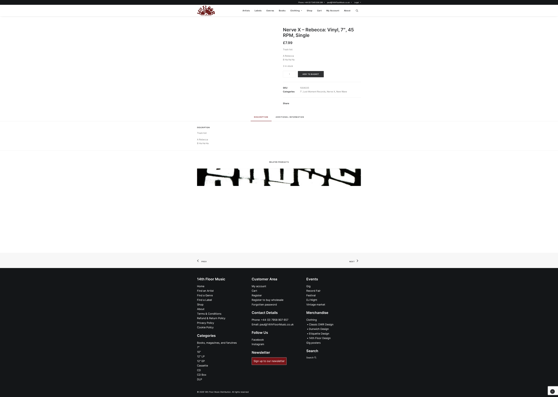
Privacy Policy (205, 322)
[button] (358, 10)
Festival (311, 295)
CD (199, 370)
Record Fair (313, 290)
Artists (246, 10)
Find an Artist (205, 290)
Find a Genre (205, 295)
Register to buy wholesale (267, 299)
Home (200, 286)
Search (310, 357)
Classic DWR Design (321, 324)
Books (282, 10)
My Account (332, 10)
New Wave (341, 91)
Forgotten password (264, 304)
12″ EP (201, 361)
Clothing (295, 10)
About (347, 10)
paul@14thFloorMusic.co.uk (338, 2)
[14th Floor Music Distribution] (206, 10)
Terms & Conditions (209, 313)
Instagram (258, 344)
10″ (199, 351)
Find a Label (204, 299)
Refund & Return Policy (211, 318)
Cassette (202, 365)
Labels (258, 10)
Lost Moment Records (314, 91)
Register (257, 295)
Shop (309, 10)
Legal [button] (356, 2)
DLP (199, 379)
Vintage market (315, 304)
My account (259, 286)
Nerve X (331, 91)
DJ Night (311, 299)
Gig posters (313, 342)
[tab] (289, 118)
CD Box (201, 374)
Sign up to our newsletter (269, 361)
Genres (270, 10)
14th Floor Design (320, 338)
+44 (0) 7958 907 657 (274, 319)
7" (301, 91)
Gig (308, 286)
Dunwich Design (319, 328)
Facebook (258, 339)
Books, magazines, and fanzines (217, 342)
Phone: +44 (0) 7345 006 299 (310, 2)
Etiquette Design (319, 333)
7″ (198, 347)
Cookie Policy (205, 327)
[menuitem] (312, 2)
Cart (319, 10)
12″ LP (201, 356)
